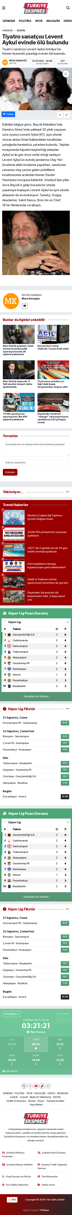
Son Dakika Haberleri (17, 1185)
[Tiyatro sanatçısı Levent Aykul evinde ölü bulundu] (36, 89)
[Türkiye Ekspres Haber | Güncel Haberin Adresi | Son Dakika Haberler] (35, 8)
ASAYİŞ (21, 30)
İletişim (32, 1101)
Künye (41, 1101)
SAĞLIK (14, 1097)
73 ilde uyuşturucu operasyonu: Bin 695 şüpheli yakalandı (15, 417)
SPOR (39, 21)
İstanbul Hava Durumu (54, 1152)
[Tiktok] (42, 1086)
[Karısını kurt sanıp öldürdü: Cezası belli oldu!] (53, 334)
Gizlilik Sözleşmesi (16, 1101)
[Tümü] (67, 492)
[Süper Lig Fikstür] (67, 709)
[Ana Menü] (3, 8)
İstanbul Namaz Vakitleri (20, 1164)
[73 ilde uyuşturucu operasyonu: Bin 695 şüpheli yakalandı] (19, 402)
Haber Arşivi (48, 1185)
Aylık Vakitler (11, 1071)
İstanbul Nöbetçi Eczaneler (13, 1154)
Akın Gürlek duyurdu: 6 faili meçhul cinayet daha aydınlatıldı (17, 384)
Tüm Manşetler (49, 1176)
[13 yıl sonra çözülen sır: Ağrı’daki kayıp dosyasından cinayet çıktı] (53, 369)
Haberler (7, 30)
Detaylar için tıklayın (36, 696)
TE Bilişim (44, 1210)
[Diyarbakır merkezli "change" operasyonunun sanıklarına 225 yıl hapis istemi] (53, 402)
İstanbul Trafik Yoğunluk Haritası (52, 1166)
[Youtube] (36, 1086)
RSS (13, 1199)
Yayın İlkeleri (36, 1104)
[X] (24, 1086)
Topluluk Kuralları (55, 1101)
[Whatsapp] (48, 1086)
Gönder (10, 472)
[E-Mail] (24, 306)
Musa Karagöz (31, 298)
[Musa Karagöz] (11, 301)
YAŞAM (24, 1097)
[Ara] (68, 8)
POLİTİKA (25, 21)
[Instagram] (30, 1086)
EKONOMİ (62, 1093)
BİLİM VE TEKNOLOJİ (40, 1097)
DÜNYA (51, 1093)
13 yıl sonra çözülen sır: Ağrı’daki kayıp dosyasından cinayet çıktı (53, 384)
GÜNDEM (9, 21)
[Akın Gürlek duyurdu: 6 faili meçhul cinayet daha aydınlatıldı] (19, 369)
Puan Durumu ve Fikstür (18, 1176)
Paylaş (10, 114)
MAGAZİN (53, 21)
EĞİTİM (57, 1097)
